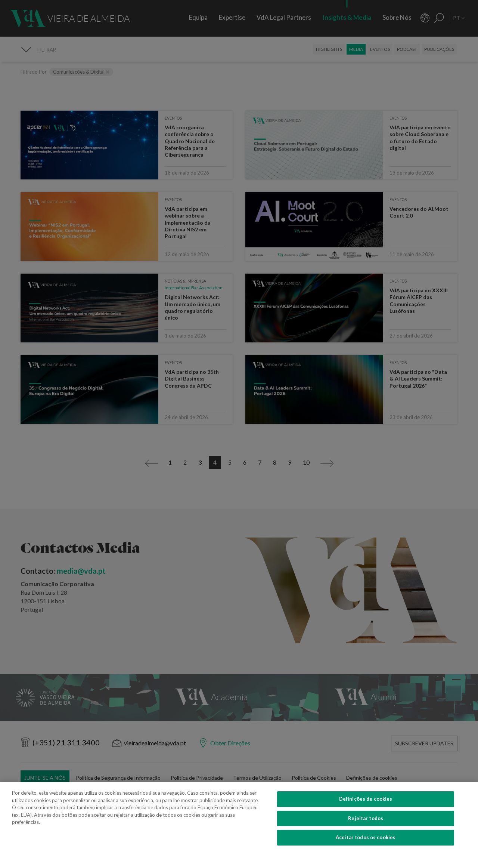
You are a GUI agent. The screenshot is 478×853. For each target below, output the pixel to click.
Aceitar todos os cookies (365, 837)
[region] (239, 817)
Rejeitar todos (365, 818)
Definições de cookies (365, 799)
